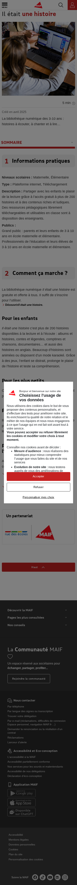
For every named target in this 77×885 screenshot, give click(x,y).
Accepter (38, 476)
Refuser (38, 487)
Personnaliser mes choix (38, 497)
